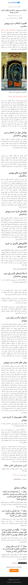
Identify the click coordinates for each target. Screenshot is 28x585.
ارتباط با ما (9, 582)
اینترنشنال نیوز (16, 7)
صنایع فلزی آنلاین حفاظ (8, 30)
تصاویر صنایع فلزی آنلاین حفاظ (18, 96)
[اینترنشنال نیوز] (14, 2)
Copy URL (14, 570)
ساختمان (14, 563)
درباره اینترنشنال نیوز (16, 582)
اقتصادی (10, 7)
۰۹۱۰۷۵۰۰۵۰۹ (16, 475)
